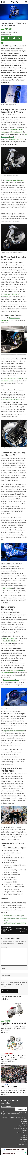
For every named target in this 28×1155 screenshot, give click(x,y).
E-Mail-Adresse (5, 976)
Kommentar (4, 947)
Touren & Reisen (22, 1133)
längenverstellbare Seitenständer (13, 731)
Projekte (24, 1130)
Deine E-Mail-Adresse (6, 1106)
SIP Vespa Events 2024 (9, 1087)
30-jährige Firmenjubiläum (14, 180)
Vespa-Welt (8, 29)
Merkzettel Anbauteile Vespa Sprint (14, 916)
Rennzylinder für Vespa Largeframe (14, 1056)
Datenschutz (23, 1142)
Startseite (24, 1119)
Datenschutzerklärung (13, 1113)
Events (25, 1135)
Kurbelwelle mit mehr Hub (13, 378)
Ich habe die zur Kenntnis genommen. (14, 1113)
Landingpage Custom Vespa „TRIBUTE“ (15, 923)
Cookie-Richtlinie (22, 1144)
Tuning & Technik (22, 1126)
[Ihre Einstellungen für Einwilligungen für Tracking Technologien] (25, 1152)
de (1, 2)
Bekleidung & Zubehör (20, 1128)
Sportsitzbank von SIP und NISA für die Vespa (14, 1024)
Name (3, 969)
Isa (18, 32)
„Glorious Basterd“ (16, 132)
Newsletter (24, 1137)
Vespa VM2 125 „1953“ (16, 139)
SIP (2, 43)
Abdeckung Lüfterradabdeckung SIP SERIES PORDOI (13, 354)
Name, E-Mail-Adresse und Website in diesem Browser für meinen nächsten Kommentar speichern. (14, 984)
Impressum (23, 1139)
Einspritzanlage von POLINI (11, 399)
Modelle (24, 1124)
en (4, 2)
